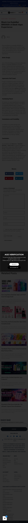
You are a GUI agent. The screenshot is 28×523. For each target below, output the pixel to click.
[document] (14, 261)
